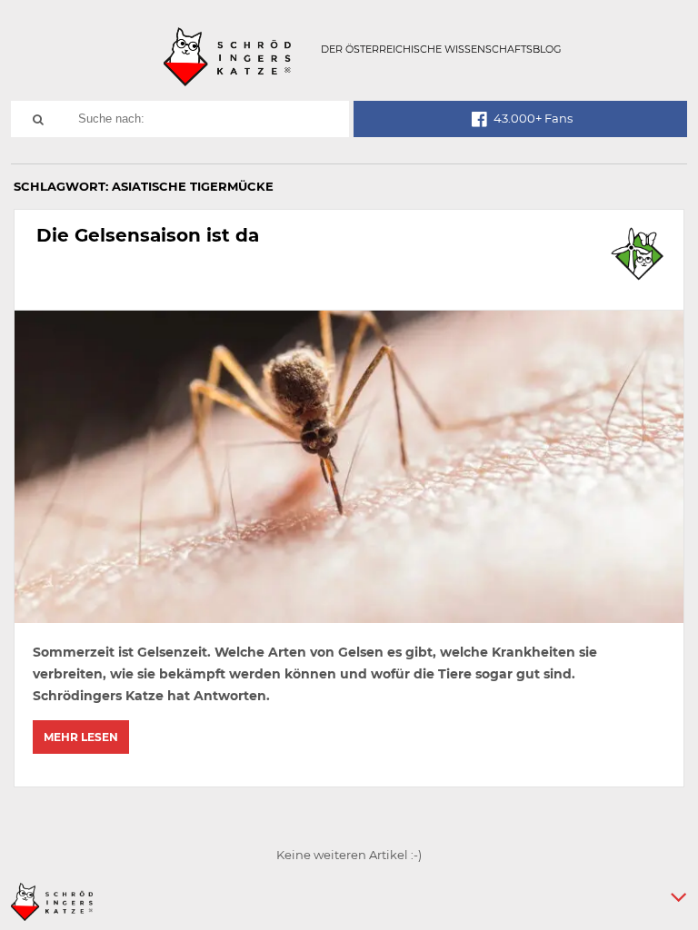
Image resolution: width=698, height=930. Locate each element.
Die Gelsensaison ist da (147, 235)
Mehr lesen (81, 737)
